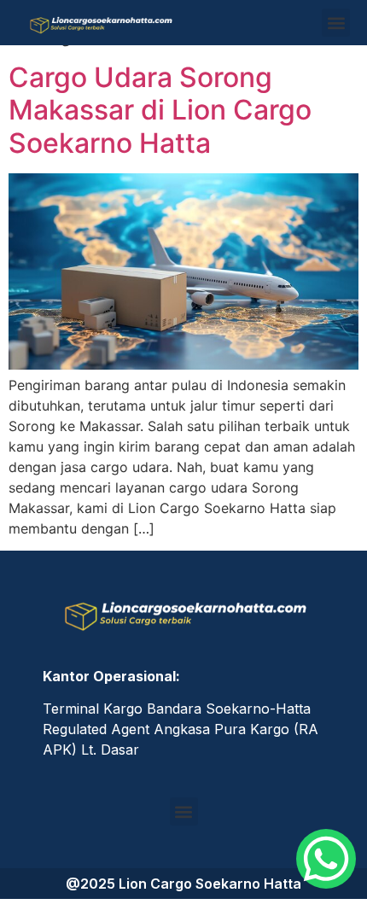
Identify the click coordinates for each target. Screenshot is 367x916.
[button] (336, 23)
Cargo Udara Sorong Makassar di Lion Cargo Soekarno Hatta (160, 110)
